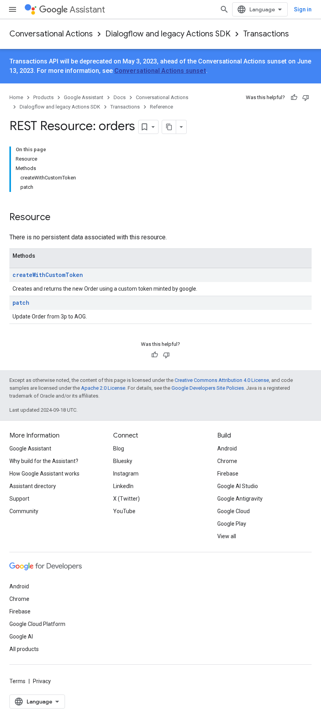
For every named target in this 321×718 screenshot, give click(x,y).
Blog (118, 448)
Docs (120, 97)
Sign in (303, 9)
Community (23, 511)
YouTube (124, 511)
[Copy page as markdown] (169, 127)
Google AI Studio (237, 486)
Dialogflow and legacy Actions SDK (168, 34)
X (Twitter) (126, 499)
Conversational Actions (51, 34)
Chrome (227, 461)
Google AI (21, 636)
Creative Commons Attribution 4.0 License (222, 380)
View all (226, 536)
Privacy (42, 681)
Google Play (231, 524)
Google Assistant (83, 97)
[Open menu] (12, 9)
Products (43, 97)
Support (19, 499)
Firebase (227, 473)
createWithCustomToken (48, 275)
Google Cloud (233, 511)
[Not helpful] (306, 97)
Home (16, 97)
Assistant (87, 9)
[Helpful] (294, 97)
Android (227, 448)
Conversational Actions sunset (160, 70)
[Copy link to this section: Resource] (58, 217)
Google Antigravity (240, 499)
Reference (161, 107)
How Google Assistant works (44, 473)
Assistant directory (32, 486)
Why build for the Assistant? (43, 461)
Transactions (266, 34)
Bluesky (122, 461)
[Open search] (224, 9)
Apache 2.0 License (103, 388)
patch (21, 302)
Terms (17, 681)
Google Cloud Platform (37, 624)
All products (24, 649)
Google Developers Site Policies (207, 388)
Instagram (126, 473)
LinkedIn (123, 486)
